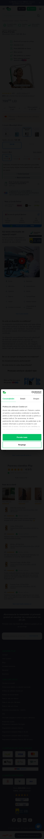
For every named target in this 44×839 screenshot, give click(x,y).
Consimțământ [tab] (8, 399)
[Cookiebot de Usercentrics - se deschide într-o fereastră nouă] (31, 392)
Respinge (22, 445)
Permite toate (22, 437)
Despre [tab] (36, 399)
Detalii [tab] (22, 399)
